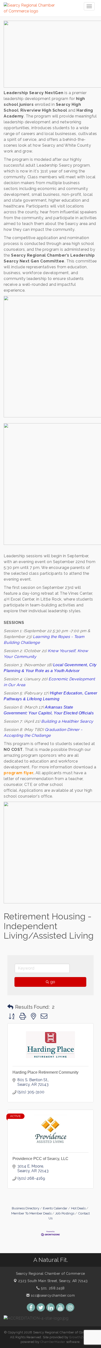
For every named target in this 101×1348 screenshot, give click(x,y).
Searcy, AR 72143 (53, 1281)
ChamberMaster (52, 1342)
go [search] (52, 982)
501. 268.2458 (52, 1288)
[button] (10, 1007)
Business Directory (25, 1208)
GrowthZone (79, 1337)
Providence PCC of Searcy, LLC (40, 1159)
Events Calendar (55, 1208)
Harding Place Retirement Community (45, 1072)
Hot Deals (78, 1208)
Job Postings (64, 1213)
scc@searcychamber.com (52, 1295)
